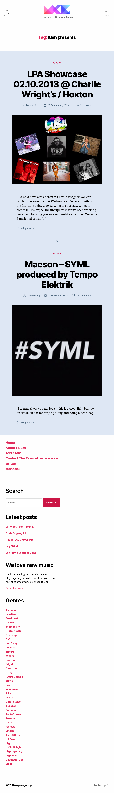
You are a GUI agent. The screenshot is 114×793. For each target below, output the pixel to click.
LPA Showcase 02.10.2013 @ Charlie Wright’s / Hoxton (57, 84)
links (8, 693)
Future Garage (14, 676)
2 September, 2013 (58, 295)
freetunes (11, 668)
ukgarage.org (14, 751)
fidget (9, 664)
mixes (9, 697)
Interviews (12, 689)
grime (9, 680)
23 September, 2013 (58, 105)
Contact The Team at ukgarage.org (32, 458)
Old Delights (15, 747)
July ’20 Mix (13, 546)
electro (10, 651)
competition (13, 626)
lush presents (27, 228)
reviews (10, 726)
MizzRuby (35, 105)
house (57, 253)
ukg (8, 743)
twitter (11, 464)
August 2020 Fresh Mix (19, 539)
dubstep (11, 647)
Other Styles (13, 701)
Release (10, 718)
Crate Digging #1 (16, 533)
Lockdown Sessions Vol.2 (21, 552)
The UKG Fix (13, 735)
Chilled (10, 622)
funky (9, 672)
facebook (13, 469)
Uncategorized (15, 759)
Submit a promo (15, 588)
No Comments (84, 105)
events (57, 63)
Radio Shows (13, 714)
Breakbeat (12, 618)
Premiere (11, 710)
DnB (8, 639)
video (9, 763)
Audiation (11, 610)
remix (9, 722)
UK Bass (10, 739)
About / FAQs (16, 448)
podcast (11, 705)
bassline (11, 614)
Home (10, 442)
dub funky (12, 643)
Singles (10, 730)
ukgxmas (11, 755)
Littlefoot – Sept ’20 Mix (19, 526)
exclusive (11, 660)
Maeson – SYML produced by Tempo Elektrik (57, 274)
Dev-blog (11, 635)
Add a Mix (13, 453)
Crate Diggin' (13, 630)
